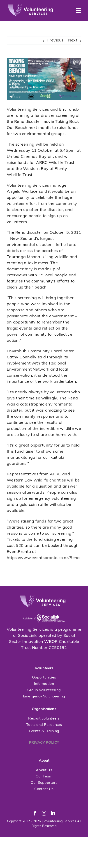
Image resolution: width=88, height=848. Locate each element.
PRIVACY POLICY (44, 743)
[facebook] (35, 813)
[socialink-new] (44, 609)
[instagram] (44, 813)
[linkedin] (53, 813)
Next (72, 41)
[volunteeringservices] (30, 7)
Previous (55, 41)
